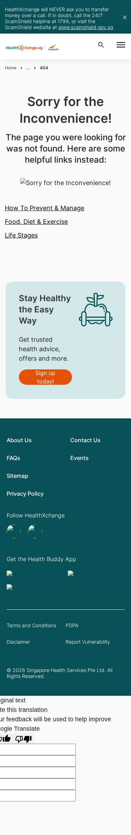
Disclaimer (18, 642)
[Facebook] (36, 531)
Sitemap (17, 475)
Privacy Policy (25, 493)
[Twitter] (14, 531)
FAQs (13, 457)
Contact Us (85, 440)
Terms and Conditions (31, 625)
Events (79, 457)
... (28, 67)
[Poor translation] (23, 739)
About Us (19, 440)
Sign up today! (45, 377)
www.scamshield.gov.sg (85, 27)
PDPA (72, 625)
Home (10, 67)
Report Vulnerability (88, 642)
